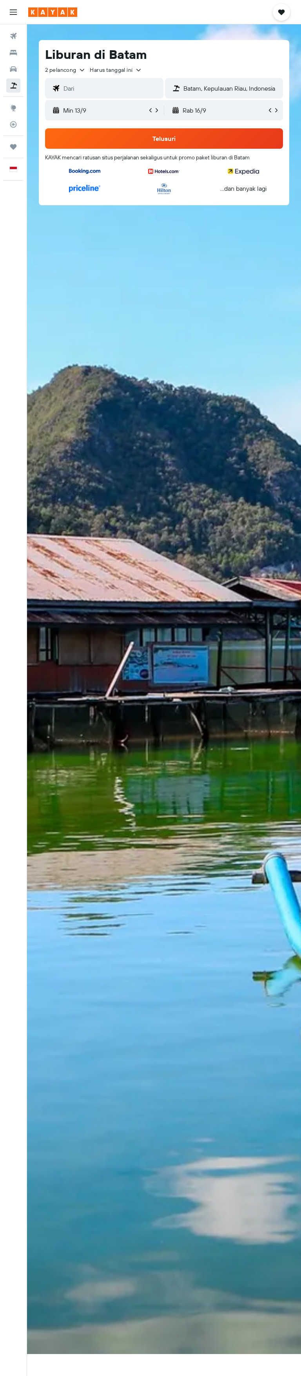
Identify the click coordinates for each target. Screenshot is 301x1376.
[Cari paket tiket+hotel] (13, 85)
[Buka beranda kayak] (52, 12)
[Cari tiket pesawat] (13, 36)
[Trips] (13, 147)
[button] (13, 12)
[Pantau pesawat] (13, 124)
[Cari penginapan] (13, 52)
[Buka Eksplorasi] (13, 108)
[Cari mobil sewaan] (13, 69)
